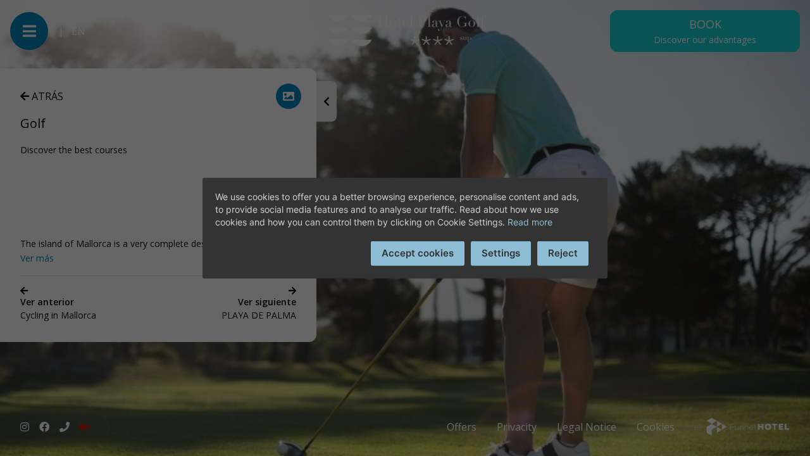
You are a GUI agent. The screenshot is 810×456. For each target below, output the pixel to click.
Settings (501, 253)
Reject (563, 253)
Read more (530, 222)
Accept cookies (418, 253)
